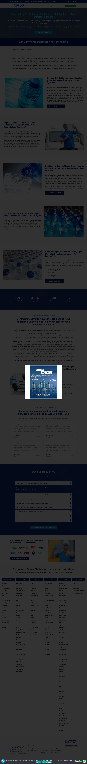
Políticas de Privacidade (46, 762)
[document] (43, 382)
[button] (60, 366)
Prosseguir (38, 762)
